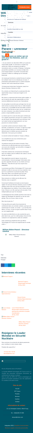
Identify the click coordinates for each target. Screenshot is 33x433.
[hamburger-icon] (4, 5)
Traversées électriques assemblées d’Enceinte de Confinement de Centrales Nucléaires (19, 13)
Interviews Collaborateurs (14, 37)
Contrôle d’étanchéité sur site (15, 29)
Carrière (10, 32)
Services (10, 22)
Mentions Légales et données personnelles (16, 428)
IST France (11, 7)
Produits (10, 9)
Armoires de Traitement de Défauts (16, 19)
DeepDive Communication (21, 425)
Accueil (10, 5)
